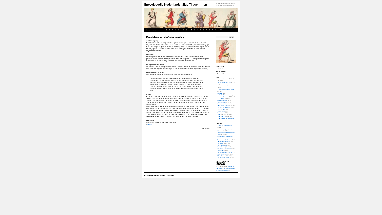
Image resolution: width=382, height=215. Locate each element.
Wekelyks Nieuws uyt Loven (224, 82)
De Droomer (220, 143)
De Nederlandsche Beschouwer (224, 152)
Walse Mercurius (221, 156)
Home (148, 30)
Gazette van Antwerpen (223, 79)
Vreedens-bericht (221, 109)
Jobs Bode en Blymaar (222, 129)
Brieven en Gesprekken (223, 96)
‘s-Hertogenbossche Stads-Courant (225, 89)
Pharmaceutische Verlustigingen (224, 136)
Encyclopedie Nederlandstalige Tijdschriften (175, 4)
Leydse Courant (221, 147)
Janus (218, 114)
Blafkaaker (220, 93)
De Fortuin (220, 150)
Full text (149, 124)
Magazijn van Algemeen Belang (224, 125)
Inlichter (219, 130)
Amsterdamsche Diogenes (223, 141)
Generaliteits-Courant (222, 100)
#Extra (154, 30)
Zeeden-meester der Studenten (224, 139)
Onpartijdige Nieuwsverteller (224, 148)
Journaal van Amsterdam (223, 86)
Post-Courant (220, 98)
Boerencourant (220, 113)
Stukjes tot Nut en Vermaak (223, 107)
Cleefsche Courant (221, 102)
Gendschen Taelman (222, 145)
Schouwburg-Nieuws (222, 154)
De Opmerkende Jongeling (223, 157)
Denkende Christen (222, 95)
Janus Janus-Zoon (221, 116)
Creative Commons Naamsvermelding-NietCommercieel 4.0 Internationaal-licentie (225, 168)
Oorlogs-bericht (221, 111)
